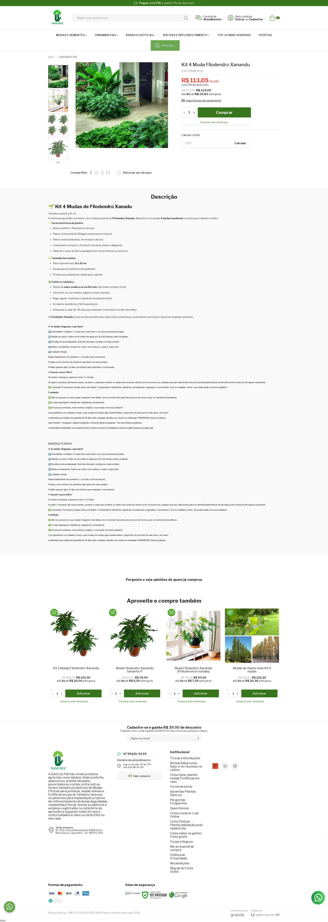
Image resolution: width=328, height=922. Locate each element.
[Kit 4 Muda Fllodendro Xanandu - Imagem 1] (58, 76)
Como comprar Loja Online (184, 814)
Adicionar (83, 693)
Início (51, 56)
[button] (58, 76)
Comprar (224, 112)
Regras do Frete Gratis (181, 869)
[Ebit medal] (132, 893)
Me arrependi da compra (182, 848)
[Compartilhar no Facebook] (91, 173)
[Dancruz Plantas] (57, 17)
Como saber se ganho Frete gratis (185, 835)
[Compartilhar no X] (102, 173)
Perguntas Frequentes (178, 801)
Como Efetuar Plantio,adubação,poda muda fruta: (186, 825)
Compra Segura (181, 841)
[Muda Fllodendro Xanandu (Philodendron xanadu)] (193, 656)
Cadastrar (256, 19)
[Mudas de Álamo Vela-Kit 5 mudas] (252, 656)
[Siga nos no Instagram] (235, 766)
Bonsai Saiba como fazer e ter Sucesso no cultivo (186, 766)
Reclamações (179, 863)
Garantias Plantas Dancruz (183, 793)
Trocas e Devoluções (185, 758)
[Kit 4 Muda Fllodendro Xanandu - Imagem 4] (58, 148)
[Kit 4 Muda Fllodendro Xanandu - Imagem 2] (58, 100)
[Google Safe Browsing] (178, 895)
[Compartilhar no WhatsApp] (97, 173)
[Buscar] (186, 18)
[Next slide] (58, 162)
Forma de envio (181, 786)
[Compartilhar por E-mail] (108, 173)
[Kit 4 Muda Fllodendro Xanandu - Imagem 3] (58, 124)
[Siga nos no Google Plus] (215, 766)
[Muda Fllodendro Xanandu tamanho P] (134, 656)
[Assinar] (198, 738)
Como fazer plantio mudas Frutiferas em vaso (184, 778)
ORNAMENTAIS (68, 56)
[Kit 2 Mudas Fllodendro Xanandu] (76, 656)
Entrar (239, 19)
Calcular (240, 143)
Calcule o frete (190, 135)
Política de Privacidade (178, 856)
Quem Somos (179, 808)
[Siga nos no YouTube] (225, 766)
